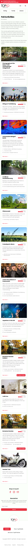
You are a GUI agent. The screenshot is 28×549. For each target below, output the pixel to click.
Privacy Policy (20, 545)
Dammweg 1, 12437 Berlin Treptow (11, 219)
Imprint (14, 545)
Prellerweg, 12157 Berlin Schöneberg (12, 77)
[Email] (18, 492)
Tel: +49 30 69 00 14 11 (8, 294)
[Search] (25, 6)
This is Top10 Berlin (18, 529)
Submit (14, 509)
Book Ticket (22, 375)
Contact (7, 529)
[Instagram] (14, 492)
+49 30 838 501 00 (8, 371)
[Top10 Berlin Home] (14, 520)
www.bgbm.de (17, 371)
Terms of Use (7, 545)
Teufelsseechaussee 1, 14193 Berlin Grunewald (14, 112)
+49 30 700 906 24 (8, 79)
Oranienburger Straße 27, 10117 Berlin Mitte (13, 475)
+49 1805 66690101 (8, 330)
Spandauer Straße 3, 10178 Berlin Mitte (12, 328)
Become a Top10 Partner (14, 532)
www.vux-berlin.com (8, 406)
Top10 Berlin (14, 539)
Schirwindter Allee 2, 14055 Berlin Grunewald (13, 184)
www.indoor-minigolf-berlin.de (11, 152)
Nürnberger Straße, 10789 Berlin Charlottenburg (14, 292)
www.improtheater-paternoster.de (11, 295)
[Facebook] (10, 492)
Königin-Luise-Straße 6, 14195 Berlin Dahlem (13, 369)
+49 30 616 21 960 (7, 150)
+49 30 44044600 (8, 477)
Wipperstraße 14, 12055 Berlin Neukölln (12, 404)
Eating (5, 11)
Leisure (21, 11)
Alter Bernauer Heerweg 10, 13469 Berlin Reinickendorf (12, 255)
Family (13, 11)
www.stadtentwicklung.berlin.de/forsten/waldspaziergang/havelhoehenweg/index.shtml (14, 186)
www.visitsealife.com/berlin (10, 332)
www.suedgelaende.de (20, 79)
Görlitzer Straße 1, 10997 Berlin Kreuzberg (13, 149)
